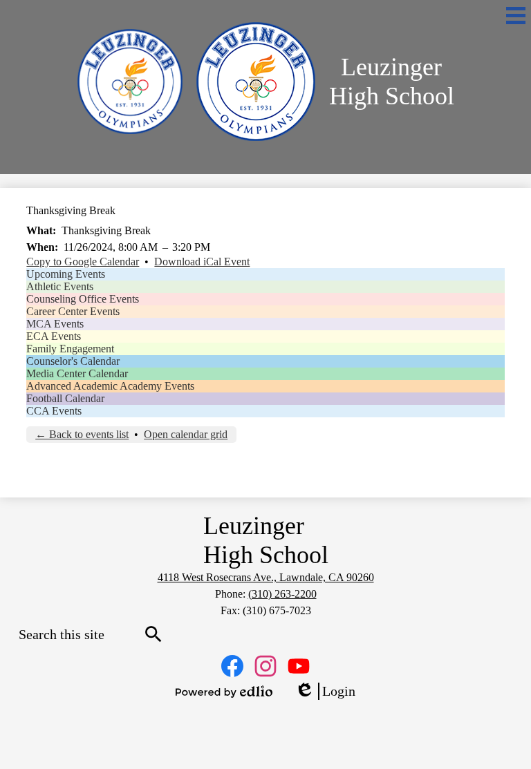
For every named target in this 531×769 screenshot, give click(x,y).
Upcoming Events (65, 274)
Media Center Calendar (77, 373)
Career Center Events (73, 311)
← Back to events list (82, 434)
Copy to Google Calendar (82, 261)
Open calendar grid (185, 434)
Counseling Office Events (82, 299)
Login (325, 691)
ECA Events (53, 336)
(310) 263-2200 (282, 594)
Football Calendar (65, 398)
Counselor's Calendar (73, 361)
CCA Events (54, 411)
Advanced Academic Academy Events (110, 386)
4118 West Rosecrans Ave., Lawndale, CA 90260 (266, 577)
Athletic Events (59, 286)
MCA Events (55, 324)
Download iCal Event (202, 261)
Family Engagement (70, 348)
